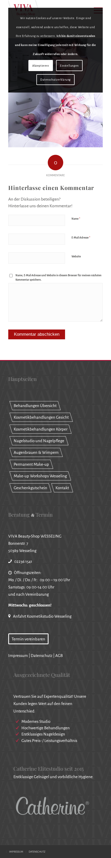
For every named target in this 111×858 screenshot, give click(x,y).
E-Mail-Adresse (81, 237)
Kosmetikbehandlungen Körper (40, 429)
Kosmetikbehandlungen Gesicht (41, 417)
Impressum (18, 655)
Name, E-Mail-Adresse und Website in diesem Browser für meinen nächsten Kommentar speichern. (58, 277)
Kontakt (62, 488)
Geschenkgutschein (30, 488)
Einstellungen (69, 65)
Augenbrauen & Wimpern (36, 452)
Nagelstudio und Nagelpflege (39, 441)
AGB (59, 655)
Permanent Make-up (31, 464)
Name (76, 218)
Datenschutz (41, 655)
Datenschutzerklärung (55, 79)
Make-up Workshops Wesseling (40, 476)
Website (76, 256)
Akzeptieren (40, 65)
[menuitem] (16, 852)
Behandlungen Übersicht (35, 405)
